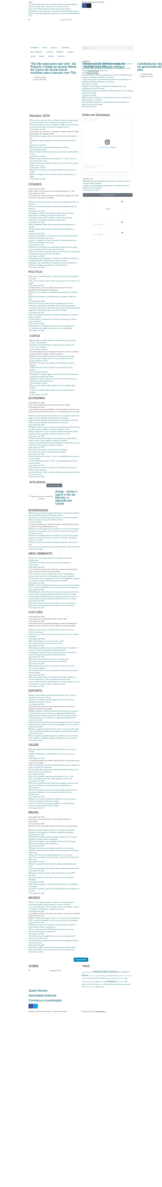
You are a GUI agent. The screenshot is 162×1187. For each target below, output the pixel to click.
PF (92, 984)
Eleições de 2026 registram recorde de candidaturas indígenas (50, 832)
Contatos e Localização (45, 1000)
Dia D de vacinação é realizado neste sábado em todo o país (50, 779)
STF (83, 987)
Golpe (88, 978)
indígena (125, 978)
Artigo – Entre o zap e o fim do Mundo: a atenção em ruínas (66, 497)
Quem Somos (38, 990)
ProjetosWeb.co (100, 1011)
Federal (84, 978)
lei (99, 981)
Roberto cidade (114, 984)
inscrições (90, 981)
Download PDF (81, 960)
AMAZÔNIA (34, 48)
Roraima (122, 984)
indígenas (84, 981)
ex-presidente (128, 975)
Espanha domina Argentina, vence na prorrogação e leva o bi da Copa (53, 724)
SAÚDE (33, 56)
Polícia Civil (101, 984)
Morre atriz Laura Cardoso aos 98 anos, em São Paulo (47, 661)
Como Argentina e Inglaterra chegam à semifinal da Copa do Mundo (52, 738)
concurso (90, 975)
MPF (126, 982)
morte (118, 981)
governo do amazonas (112, 978)
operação (85, 984)
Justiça (96, 982)
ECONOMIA (65, 48)
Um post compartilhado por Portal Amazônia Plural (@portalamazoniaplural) (107, 172)
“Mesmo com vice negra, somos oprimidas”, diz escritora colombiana (53, 531)
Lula (105, 982)
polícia (95, 984)
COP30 (44, 48)
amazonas (99, 971)
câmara (106, 975)
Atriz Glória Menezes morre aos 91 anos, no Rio (45, 643)
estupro (120, 975)
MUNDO (51, 56)
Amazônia (112, 971)
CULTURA (49, 52)
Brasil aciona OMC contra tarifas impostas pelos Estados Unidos (51, 949)
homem (121, 978)
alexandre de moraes (87, 972)
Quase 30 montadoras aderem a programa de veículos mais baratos (52, 538)
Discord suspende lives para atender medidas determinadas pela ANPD (53, 868)
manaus (112, 981)
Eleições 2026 (112, 975)
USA (90, 987)
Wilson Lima (100, 987)
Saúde (128, 984)
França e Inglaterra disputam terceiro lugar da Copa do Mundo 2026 (52, 731)
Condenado (96, 975)
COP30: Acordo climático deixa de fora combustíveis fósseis (51, 358)
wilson (93, 987)
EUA (123, 975)
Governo (102, 978)
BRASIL (41, 56)
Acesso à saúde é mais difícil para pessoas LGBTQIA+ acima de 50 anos (54, 547)
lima (102, 981)
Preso (106, 984)
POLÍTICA (54, 48)
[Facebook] (84, 5)
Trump (87, 987)
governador (94, 978)
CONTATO (61, 56)
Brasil (85, 975)
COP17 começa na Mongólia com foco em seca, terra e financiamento (53, 587)
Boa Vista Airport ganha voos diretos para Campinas (47, 452)
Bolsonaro (126, 972)
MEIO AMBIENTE (36, 52)
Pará (89, 984)
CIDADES (70, 52)
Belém (120, 972)
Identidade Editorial (42, 995)
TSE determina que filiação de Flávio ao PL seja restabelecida (50, 328)
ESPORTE (60, 52)
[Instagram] (89, 5)
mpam (122, 981)
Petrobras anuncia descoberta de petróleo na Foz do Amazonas (51, 605)
